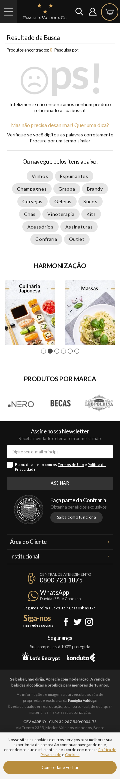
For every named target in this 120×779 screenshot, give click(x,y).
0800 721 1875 (61, 580)
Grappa (66, 189)
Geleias (63, 201)
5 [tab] (71, 351)
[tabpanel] (30, 312)
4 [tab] (64, 351)
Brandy (95, 189)
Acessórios (40, 227)
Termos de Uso (71, 464)
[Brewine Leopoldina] (99, 403)
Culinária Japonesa (30, 312)
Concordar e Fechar (60, 767)
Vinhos (40, 176)
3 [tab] (58, 351)
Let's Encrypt (41, 656)
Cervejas (32, 201)
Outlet (77, 239)
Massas (90, 312)
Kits (91, 214)
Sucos (90, 201)
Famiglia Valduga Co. (45, 11)
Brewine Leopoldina (99, 403)
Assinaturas (79, 227)
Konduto (81, 656)
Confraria (46, 239)
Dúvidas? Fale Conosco (60, 598)
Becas (60, 403)
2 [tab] (51, 351)
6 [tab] (78, 351)
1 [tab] (44, 351)
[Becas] (60, 403)
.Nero (21, 403)
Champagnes (32, 189)
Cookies (72, 754)
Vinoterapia (61, 214)
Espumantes (74, 176)
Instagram (89, 622)
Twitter (77, 622)
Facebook (66, 622)
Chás (30, 214)
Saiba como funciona (76, 517)
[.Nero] (21, 403)
